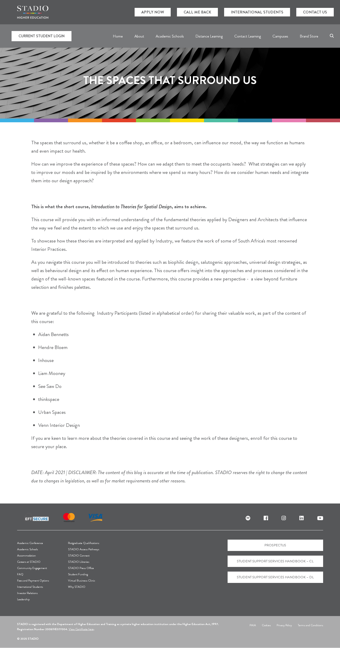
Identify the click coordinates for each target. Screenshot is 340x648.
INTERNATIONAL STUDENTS (257, 12)
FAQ (20, 574)
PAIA (253, 625)
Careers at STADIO (28, 562)
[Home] (33, 12)
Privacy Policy (284, 625)
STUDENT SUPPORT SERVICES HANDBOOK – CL (275, 561)
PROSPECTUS (275, 545)
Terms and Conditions (310, 625)
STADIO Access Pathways (83, 549)
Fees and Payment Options (33, 580)
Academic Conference (30, 543)
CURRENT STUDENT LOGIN (42, 36)
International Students (30, 587)
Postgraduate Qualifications (83, 543)
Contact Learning (247, 36)
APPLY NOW (152, 12)
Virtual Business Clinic (81, 580)
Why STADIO (76, 587)
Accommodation (26, 555)
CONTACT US (315, 12)
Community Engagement (32, 568)
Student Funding (78, 574)
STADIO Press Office (81, 568)
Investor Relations (27, 593)
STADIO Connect (79, 555)
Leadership (23, 599)
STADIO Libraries (78, 562)
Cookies (266, 625)
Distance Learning (209, 36)
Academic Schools (27, 549)
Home (118, 36)
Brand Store (309, 36)
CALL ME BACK (197, 12)
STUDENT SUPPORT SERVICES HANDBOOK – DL (275, 577)
